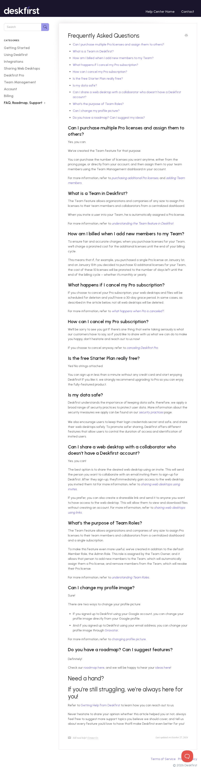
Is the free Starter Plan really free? (98, 78)
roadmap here (94, 667)
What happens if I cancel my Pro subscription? (105, 65)
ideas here (163, 667)
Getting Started (17, 48)
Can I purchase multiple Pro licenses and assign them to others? (118, 44)
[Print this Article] (186, 36)
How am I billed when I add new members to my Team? (113, 58)
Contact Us (93, 737)
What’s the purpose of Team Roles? (98, 104)
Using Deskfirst (16, 55)
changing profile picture (129, 639)
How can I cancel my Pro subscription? (100, 72)
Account (10, 89)
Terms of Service (163, 759)
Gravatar (111, 630)
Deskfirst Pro (14, 75)
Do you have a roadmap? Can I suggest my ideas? (109, 117)
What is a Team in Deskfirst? (93, 51)
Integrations (13, 61)
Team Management (20, 82)
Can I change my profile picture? (96, 111)
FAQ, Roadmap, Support (23, 103)
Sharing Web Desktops (22, 68)
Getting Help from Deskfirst (100, 705)
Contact (187, 11)
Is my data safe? (85, 85)
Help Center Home (160, 11)
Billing (8, 96)
